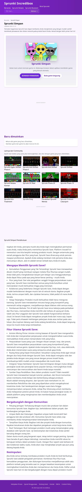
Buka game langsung (52, 76)
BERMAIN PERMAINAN (30, 76)
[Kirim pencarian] (7, 11)
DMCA (58, 484)
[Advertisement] (41, 118)
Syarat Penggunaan (30, 484)
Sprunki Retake (18, 8)
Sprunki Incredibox (18, 3)
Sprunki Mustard (31, 8)
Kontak (52, 484)
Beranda (7, 8)
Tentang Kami (43, 484)
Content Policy (66, 484)
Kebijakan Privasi (16, 484)
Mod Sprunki (45, 6)
